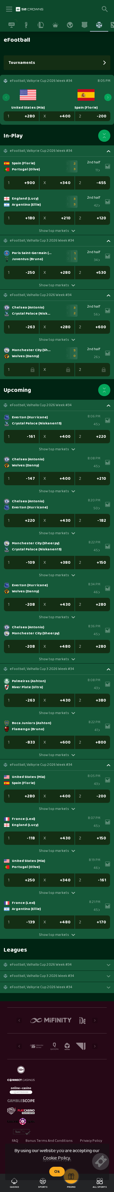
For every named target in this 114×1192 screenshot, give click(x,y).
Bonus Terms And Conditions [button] (49, 1140)
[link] (29, 9)
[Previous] (6, 97)
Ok (57, 1171)
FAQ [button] (15, 1140)
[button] (57, 150)
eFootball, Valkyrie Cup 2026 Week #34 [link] (41, 150)
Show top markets (54, 231)
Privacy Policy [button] (91, 1140)
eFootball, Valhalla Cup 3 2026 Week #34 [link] (42, 240)
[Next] (108, 97)
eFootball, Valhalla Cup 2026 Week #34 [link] (41, 295)
